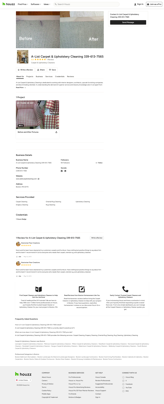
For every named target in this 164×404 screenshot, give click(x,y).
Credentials (59, 76)
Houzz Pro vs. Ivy (74, 384)
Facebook (129, 384)
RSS (127, 391)
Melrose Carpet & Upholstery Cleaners (57, 344)
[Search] (55, 4)
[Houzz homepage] (9, 3)
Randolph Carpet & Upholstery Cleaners (36, 346)
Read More (20, 87)
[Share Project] (56, 132)
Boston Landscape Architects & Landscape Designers (56, 357)
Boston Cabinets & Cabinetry (132, 357)
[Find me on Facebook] (62, 171)
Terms (44, 387)
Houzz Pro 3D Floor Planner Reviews (81, 391)
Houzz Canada (100, 377)
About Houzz (46, 377)
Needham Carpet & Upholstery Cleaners (113, 344)
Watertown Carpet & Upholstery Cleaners (93, 346)
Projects (29, 76)
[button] (60, 223)
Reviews (70, 76)
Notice (51, 384)
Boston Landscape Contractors (87, 357)
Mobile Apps (46, 394)
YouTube (129, 388)
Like (20, 256)
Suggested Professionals (104, 384)
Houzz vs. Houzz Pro (76, 380)
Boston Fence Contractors (112, 359)
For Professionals (75, 377)
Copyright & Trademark (50, 397)
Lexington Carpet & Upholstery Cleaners (29, 344)
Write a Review (96, 238)
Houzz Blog (130, 377)
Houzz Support (100, 391)
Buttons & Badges (75, 397)
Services (48, 76)
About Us (20, 76)
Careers (44, 380)
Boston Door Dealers (63, 359)
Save (54, 70)
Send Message (128, 22)
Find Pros (22, 4)
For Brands (72, 394)
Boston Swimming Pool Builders (110, 357)
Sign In (97, 397)
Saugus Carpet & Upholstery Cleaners (64, 346)
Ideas (46, 4)
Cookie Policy (46, 391)
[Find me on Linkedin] (65, 171)
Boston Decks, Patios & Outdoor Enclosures (39, 359)
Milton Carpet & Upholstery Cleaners (85, 344)
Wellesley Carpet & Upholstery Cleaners (122, 346)
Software (35, 4)
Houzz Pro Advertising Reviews (79, 387)
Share (42, 70)
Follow (100, 163)
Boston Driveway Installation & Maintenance (86, 359)
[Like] (17, 257)
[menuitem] (23, 4)
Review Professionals (102, 380)
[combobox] (86, 4)
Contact (98, 394)
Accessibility (99, 387)
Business (39, 76)
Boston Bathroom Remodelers (25, 357)
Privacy (44, 384)
